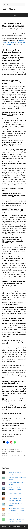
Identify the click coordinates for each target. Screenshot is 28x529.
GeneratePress (22, 526)
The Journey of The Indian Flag (16, 42)
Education (7, 449)
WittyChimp (9, 9)
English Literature (15, 449)
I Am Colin (8, 44)
